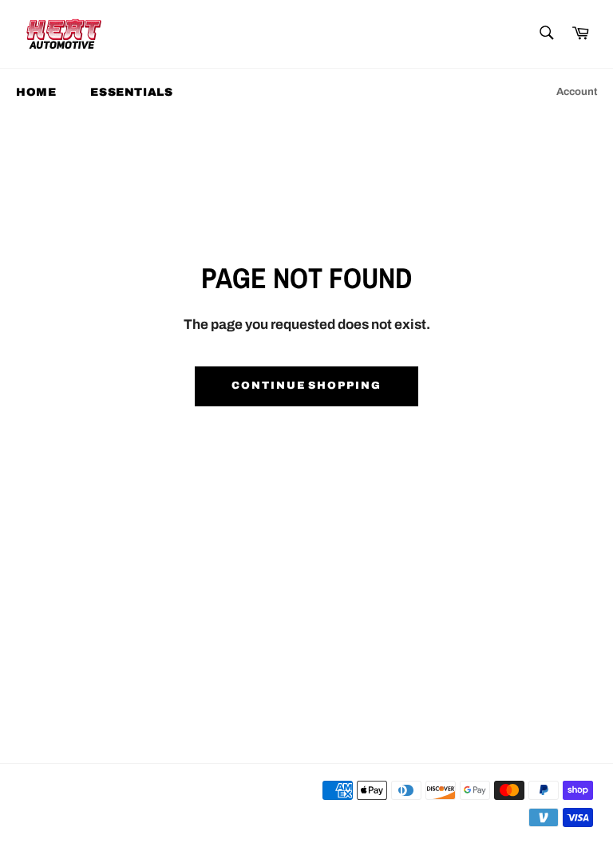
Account (576, 91)
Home (36, 92)
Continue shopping (306, 385)
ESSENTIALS (131, 92)
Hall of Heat (85, 804)
